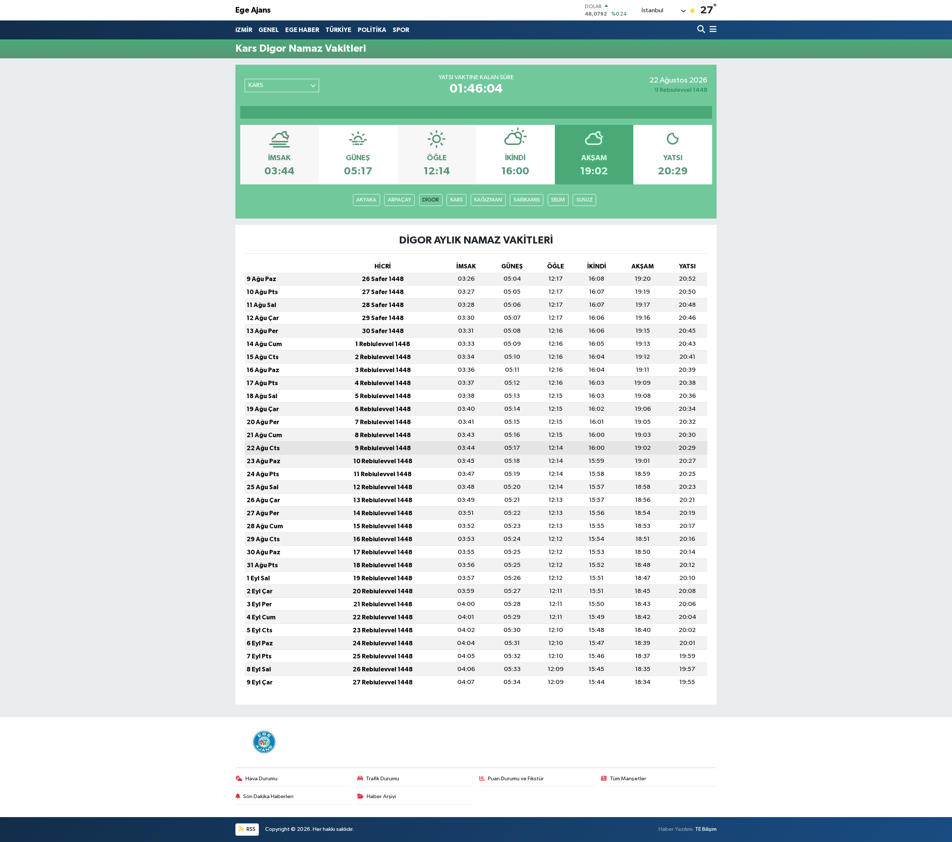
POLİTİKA (372, 30)
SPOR (401, 30)
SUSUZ (584, 200)
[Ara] (702, 30)
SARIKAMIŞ (527, 200)
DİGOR (430, 200)
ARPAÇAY (399, 200)
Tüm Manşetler (628, 778)
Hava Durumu (261, 778)
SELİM (558, 200)
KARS (456, 200)
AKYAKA (366, 200)
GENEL (268, 30)
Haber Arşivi (381, 796)
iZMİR (243, 30)
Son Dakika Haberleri (268, 796)
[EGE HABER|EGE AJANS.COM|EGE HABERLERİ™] (263, 742)
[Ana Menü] (712, 30)
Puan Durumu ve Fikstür (516, 778)
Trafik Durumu (382, 778)
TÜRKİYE (338, 30)
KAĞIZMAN (488, 200)
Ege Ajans (253, 10)
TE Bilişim (706, 829)
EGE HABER (302, 30)
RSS (250, 829)
